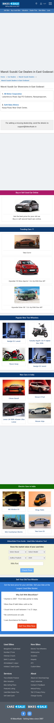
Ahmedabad (8, 663)
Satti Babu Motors (11, 105)
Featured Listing (9, 689)
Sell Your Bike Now (27, 626)
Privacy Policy (40, 692)
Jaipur (16, 663)
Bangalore (7, 649)
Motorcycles (35, 652)
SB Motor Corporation (13, 94)
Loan (48, 10)
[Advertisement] (27, 41)
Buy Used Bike (15, 10)
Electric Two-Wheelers (38, 649)
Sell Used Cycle (9, 696)
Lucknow (12, 659)
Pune (13, 652)
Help (32, 681)
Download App (44, 678)
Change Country (36, 696)
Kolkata (6, 666)
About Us (34, 678)
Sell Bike (6, 10)
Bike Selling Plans (10, 685)
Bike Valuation (9, 681)
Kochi (13, 656)
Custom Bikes (35, 666)
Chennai (7, 656)
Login (44, 3)
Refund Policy (35, 689)
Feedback (41, 685)
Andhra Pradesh (36, 3)
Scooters (34, 656)
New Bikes (42, 10)
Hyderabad (16, 649)
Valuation (25, 10)
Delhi (5, 659)
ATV (32, 663)
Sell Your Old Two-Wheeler (27, 579)
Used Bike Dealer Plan (11, 692)
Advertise (39, 681)
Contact (33, 685)
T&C (32, 692)
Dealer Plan (33, 10)
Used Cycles (15, 666)
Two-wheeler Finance (11, 678)
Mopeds (33, 659)
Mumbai (7, 652)
